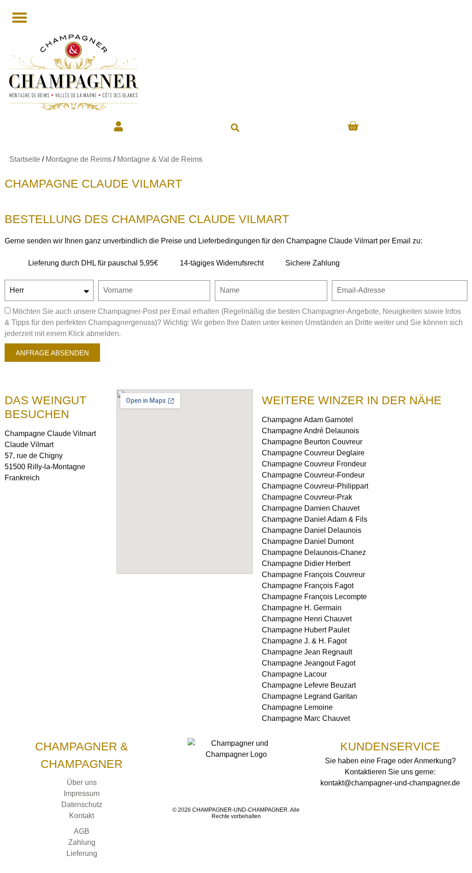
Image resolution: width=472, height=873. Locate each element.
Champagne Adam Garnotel (307, 420)
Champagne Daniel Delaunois (311, 530)
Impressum (82, 793)
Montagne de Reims (79, 159)
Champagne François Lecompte (314, 597)
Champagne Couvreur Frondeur (314, 464)
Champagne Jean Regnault (307, 652)
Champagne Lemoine (297, 707)
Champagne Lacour (294, 674)
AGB (81, 831)
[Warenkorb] (353, 126)
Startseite (24, 159)
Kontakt (81, 816)
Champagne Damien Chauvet (311, 508)
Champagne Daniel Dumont (308, 541)
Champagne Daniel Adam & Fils (314, 519)
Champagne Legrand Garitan (309, 696)
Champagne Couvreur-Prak (307, 497)
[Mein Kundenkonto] (118, 126)
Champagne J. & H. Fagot (304, 641)
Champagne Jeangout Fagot (308, 663)
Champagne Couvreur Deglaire (313, 453)
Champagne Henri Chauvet (307, 619)
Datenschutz (81, 804)
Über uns (82, 782)
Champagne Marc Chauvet (306, 718)
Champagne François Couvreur (313, 574)
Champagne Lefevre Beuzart (309, 685)
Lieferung (81, 853)
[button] (234, 127)
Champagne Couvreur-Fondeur (313, 475)
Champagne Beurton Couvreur (312, 442)
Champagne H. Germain (302, 608)
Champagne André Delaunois (310, 431)
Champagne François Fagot (308, 586)
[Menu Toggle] (18, 17)
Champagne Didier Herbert (306, 563)
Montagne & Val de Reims (159, 159)
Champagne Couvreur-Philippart (315, 486)
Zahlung (81, 842)
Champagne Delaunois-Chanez (314, 552)
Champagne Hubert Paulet (305, 630)
